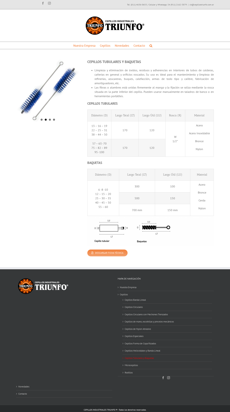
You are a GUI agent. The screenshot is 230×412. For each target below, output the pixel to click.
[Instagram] (168, 377)
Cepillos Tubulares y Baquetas (139, 358)
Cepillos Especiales (134, 336)
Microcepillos (131, 365)
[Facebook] (163, 377)
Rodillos (129, 372)
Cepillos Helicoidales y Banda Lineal (142, 350)
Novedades (23, 386)
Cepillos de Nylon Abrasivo (138, 328)
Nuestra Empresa (128, 287)
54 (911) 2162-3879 (177, 4)
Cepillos (124, 294)
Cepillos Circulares (134, 307)
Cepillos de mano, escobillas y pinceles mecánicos (149, 321)
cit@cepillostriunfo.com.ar (202, 4)
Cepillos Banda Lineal (135, 299)
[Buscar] (151, 45)
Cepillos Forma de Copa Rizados (140, 343)
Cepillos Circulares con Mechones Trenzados (146, 314)
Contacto (22, 393)
